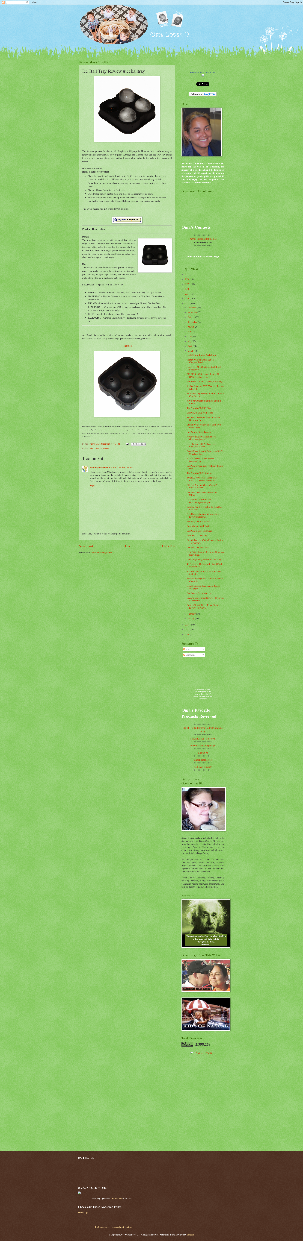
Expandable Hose (203, 759)
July (190, 331)
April (190, 346)
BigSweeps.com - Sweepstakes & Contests (113, 1226)
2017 (187, 293)
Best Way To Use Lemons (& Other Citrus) (202, 493)
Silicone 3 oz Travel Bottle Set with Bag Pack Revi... (204, 508)
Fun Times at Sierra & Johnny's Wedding (205, 381)
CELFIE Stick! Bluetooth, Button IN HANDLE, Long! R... (203, 375)
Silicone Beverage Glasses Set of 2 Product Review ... (202, 486)
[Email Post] (127, 443)
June (190, 336)
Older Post (168, 546)
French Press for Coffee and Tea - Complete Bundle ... (201, 361)
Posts (187, 649)
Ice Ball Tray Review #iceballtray (201, 354)
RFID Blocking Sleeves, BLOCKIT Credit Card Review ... (205, 395)
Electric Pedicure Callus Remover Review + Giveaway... (205, 541)
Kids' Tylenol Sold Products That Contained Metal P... (201, 445)
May (190, 341)
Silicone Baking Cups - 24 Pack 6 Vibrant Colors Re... (205, 580)
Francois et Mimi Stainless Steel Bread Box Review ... (204, 368)
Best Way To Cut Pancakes (198, 521)
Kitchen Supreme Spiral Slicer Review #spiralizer (204, 572)
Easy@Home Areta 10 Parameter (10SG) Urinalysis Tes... (205, 452)
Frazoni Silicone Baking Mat (202, 238)
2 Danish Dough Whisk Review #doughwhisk (200, 460)
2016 (187, 298)
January (191, 618)
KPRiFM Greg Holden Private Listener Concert (204, 402)
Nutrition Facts (117, 1198)
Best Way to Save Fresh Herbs (200, 412)
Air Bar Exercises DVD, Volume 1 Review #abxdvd (205, 387)
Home (127, 546)
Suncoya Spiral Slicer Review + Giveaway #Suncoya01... (205, 599)
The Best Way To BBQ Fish (199, 408)
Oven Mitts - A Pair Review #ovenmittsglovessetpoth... (199, 501)
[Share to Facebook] (141, 444)
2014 (187, 624)
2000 (187, 634)
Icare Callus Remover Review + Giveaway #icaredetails (205, 553)
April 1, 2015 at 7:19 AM (122, 467)
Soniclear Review (203, 766)
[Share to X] (138, 444)
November (192, 312)
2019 (187, 283)
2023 (187, 274)
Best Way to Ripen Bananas (199, 431)
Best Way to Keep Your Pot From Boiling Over (205, 467)
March (191, 350)
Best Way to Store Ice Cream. (199, 530)
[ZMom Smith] (203, 75)
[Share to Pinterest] (144, 444)
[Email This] (132, 444)
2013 (187, 629)
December (192, 307)
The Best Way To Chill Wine (199, 473)
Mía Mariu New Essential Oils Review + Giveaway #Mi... (204, 419)
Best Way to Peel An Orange (199, 593)
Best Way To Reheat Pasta (198, 547)
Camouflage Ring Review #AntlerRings (204, 559)
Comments (190, 654)
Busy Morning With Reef (198, 526)
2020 (187, 279)
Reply (92, 485)
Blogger (190, 1234)
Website (127, 346)
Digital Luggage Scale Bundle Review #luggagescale (203, 587)
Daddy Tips (83, 1212)
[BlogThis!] (135, 444)
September (193, 321)
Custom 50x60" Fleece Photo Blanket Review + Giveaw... (203, 606)
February (192, 613)
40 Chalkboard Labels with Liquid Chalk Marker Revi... (204, 565)
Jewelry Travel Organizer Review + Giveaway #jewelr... (202, 438)
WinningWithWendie (100, 467)
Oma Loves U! (95, 448)
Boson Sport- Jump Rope (202, 745)
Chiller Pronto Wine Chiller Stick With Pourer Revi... (204, 426)
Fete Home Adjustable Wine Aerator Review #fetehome (203, 515)
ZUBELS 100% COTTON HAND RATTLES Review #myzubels (202, 479)
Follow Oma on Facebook (203, 72)
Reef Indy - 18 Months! (197, 535)
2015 (187, 303)
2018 (187, 288)
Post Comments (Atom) (101, 552)
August (191, 326)
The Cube (203, 752)
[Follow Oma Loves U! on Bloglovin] (203, 95)
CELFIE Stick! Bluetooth (203, 738)
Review (106, 448)
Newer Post (86, 546)
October (191, 317)
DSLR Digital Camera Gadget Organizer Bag (202, 729)
